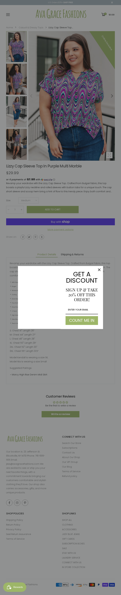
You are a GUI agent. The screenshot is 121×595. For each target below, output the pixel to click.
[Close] (99, 270)
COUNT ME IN (81, 320)
